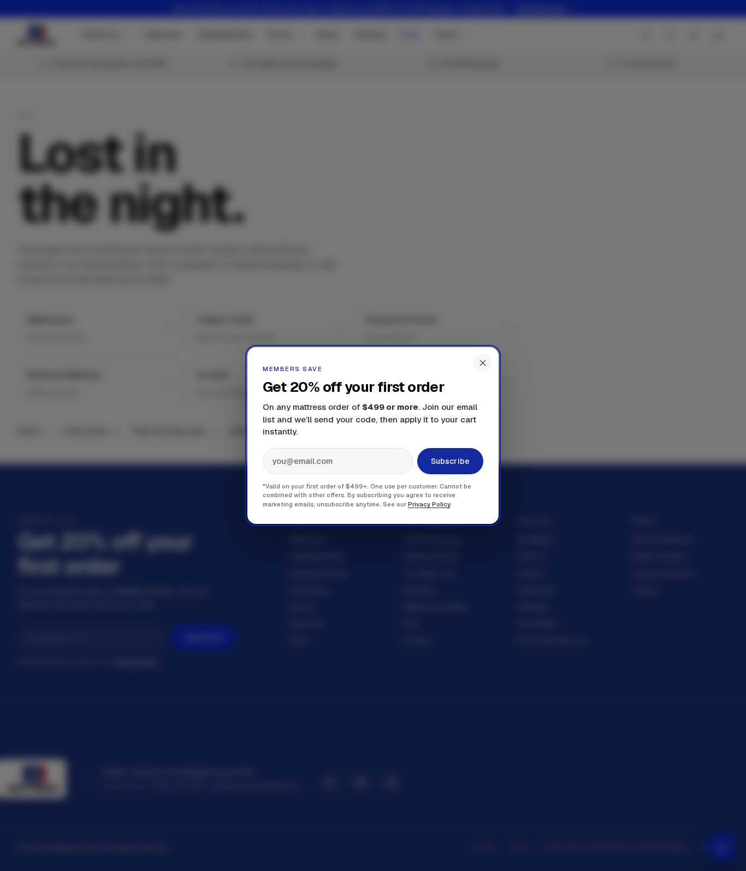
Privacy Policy (429, 504)
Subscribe (450, 461)
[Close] (482, 363)
